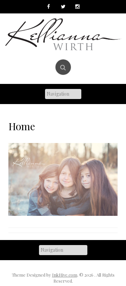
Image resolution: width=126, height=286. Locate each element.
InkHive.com (64, 275)
